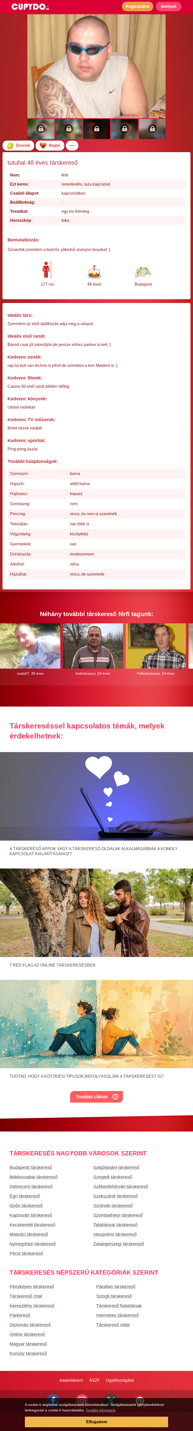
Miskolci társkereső (29, 1234)
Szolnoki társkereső (113, 1205)
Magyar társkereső (28, 1344)
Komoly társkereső (28, 1353)
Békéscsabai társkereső (34, 1177)
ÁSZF (94, 1380)
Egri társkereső (25, 1196)
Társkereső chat (26, 1296)
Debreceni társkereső (31, 1186)
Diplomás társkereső (30, 1325)
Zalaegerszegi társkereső (118, 1244)
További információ (101, 1410)
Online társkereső (27, 1334)
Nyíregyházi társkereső (33, 1244)
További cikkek (92, 1096)
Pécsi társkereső (26, 1253)
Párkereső (20, 1315)
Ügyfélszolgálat (120, 1380)
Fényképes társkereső (32, 1286)
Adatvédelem (71, 1380)
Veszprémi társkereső (115, 1234)
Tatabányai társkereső (115, 1225)
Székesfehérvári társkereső (120, 1186)
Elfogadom (96, 1422)
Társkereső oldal (113, 1325)
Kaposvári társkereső (31, 1215)
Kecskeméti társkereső (32, 1225)
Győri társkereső (26, 1205)
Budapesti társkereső (31, 1167)
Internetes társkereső (117, 1315)
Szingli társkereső (114, 1296)
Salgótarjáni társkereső (116, 1167)
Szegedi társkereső (112, 1177)
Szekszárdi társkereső (115, 1196)
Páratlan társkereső (115, 1286)
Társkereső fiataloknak (119, 1306)
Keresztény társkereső (32, 1306)
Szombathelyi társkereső (118, 1215)
